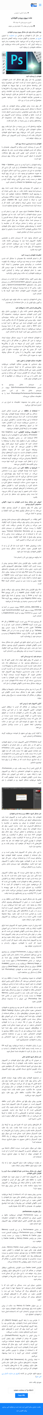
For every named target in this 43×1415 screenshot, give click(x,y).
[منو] (40, 6)
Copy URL (21, 1395)
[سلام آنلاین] (33, 5)
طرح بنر (38, 38)
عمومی (16, 13)
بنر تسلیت (13, 35)
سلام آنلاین (23, 13)
